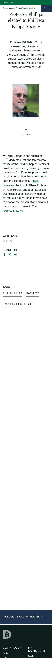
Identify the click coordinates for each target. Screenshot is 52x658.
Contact (6, 653)
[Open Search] (45, 8)
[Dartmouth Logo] (8, 2)
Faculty (31, 656)
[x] (9, 254)
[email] (15, 254)
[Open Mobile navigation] (48, 8)
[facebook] (4, 254)
